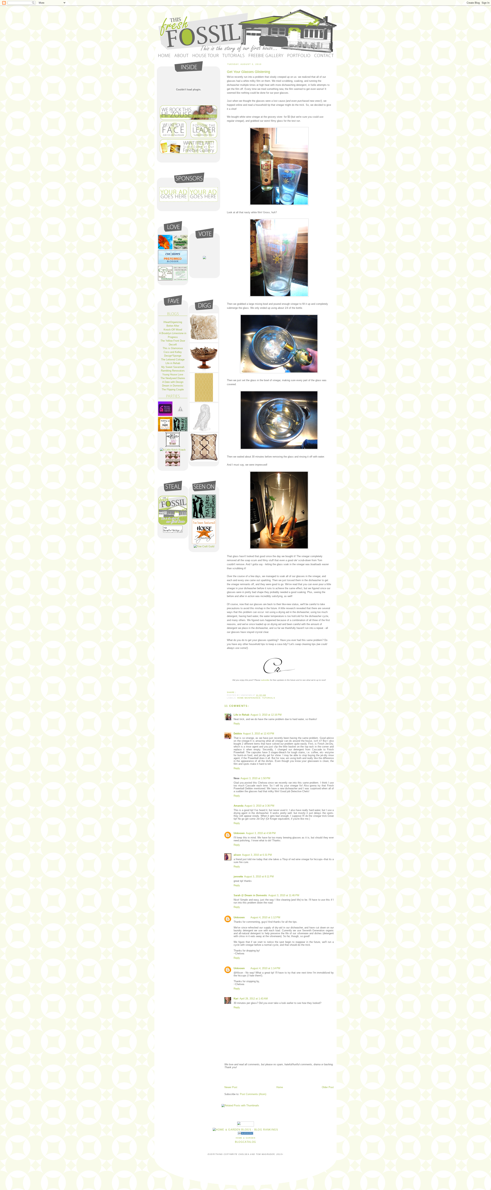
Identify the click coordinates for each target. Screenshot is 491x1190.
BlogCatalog (245, 1141)
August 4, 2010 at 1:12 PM (265, 917)
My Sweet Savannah (172, 367)
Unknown (239, 833)
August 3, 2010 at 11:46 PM (283, 895)
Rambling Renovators (173, 370)
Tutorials (268, 698)
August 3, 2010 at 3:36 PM (259, 805)
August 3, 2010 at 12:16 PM (266, 714)
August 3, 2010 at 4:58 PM (261, 833)
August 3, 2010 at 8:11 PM (259, 876)
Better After (172, 325)
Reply (237, 723)
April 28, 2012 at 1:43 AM (254, 998)
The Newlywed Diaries (173, 378)
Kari (236, 998)
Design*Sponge (172, 355)
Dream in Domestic (172, 385)
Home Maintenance (249, 698)
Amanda (238, 805)
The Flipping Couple (173, 389)
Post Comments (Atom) (253, 1094)
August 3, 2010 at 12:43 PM (258, 733)
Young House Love (172, 374)
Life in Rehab (241, 714)
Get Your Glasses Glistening (248, 72)
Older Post (328, 1087)
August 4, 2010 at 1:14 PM (265, 968)
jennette (238, 876)
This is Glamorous (173, 348)
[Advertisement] (269, 1077)
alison (237, 854)
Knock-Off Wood (173, 329)
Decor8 (173, 344)
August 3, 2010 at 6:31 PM (257, 854)
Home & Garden (245, 1138)
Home (279, 1087)
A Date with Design (172, 382)
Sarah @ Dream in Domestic (250, 895)
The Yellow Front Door (173, 340)
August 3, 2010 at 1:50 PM (255, 778)
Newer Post (230, 1087)
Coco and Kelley (173, 352)
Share (231, 692)
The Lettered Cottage (173, 359)
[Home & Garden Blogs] (245, 1133)
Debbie (238, 733)
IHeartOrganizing (172, 322)
